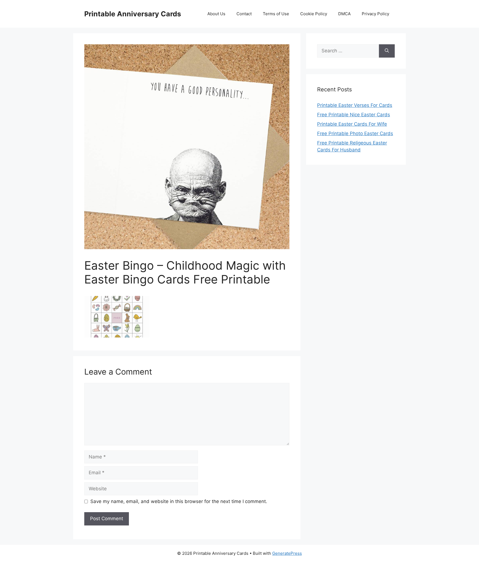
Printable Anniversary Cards (132, 14)
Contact (244, 13)
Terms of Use (276, 13)
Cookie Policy (313, 13)
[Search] (387, 51)
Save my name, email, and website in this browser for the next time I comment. (178, 501)
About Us (216, 13)
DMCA (344, 13)
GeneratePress (287, 553)
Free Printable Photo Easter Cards (355, 133)
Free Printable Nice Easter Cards (353, 114)
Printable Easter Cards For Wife (352, 124)
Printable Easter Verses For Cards (354, 105)
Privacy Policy (375, 13)
